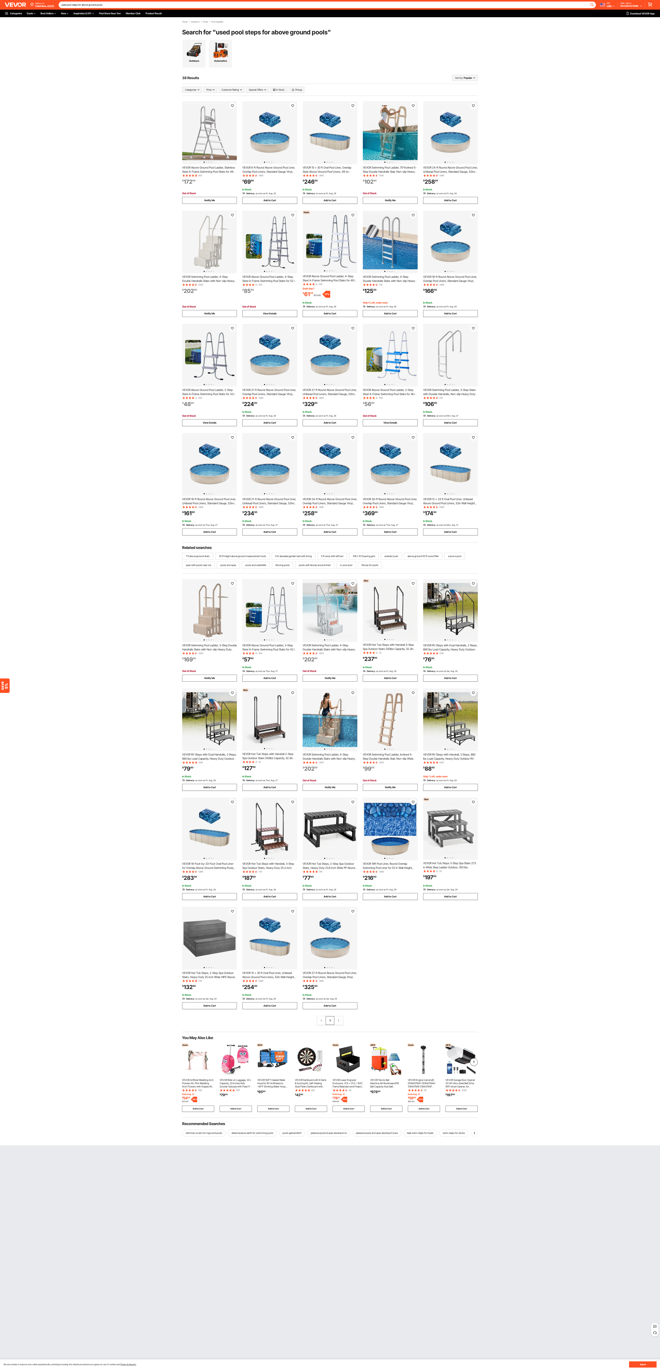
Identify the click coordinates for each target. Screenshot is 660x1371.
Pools (205, 22)
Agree (643, 1364)
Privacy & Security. (128, 1364)
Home (185, 22)
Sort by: (459, 77)
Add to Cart (269, 200)
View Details (270, 313)
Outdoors (195, 22)
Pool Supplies (217, 22)
